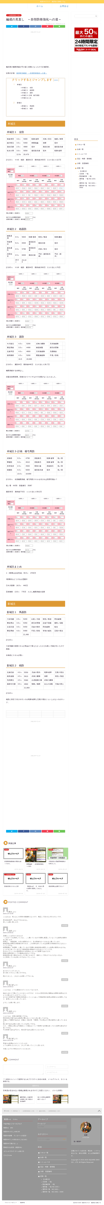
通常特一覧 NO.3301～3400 (88, 186)
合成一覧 (80, 149)
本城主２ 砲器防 (28, 90)
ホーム (39, 6)
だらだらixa (8, 1155)
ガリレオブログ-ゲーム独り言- (14, 1151)
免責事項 (22, 1202)
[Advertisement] (35, 48)
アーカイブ (41, 1124)
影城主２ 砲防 (27, 108)
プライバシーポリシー (11, 1202)
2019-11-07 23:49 (8, 913)
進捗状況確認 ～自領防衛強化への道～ (31, 73)
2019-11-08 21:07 (8, 967)
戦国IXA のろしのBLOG (12, 1131)
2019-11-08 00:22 (8, 932)
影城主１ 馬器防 (28, 106)
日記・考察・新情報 (84, 159)
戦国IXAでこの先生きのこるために (15, 1139)
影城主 (19, 103)
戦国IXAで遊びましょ (11, 1143)
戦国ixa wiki (8, 1128)
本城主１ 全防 (27, 87)
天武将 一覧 (84, 174)
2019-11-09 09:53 (8, 1013)
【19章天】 (83, 171)
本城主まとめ (26, 98)
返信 (65, 925)
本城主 (19, 84)
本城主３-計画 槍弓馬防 (31, 95)
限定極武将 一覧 (85, 176)
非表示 (56, 80)
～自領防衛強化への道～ (14, 15)
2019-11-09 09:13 (8, 986)
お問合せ (64, 6)
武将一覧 (80, 168)
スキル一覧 (81, 144)
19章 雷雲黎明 (83, 163)
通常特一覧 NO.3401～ (88, 183)
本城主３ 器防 (27, 93)
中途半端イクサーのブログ (13, 1124)
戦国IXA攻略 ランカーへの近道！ (15, 1135)
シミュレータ (82, 154)
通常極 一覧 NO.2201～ (87, 179)
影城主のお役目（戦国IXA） (13, 1147)
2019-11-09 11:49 (8, 1040)
